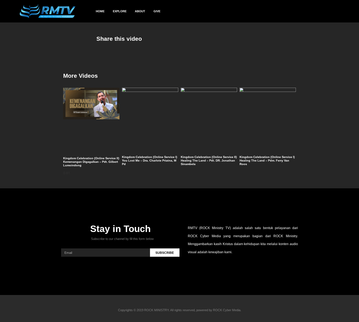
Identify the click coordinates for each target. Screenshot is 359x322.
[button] (351, 11)
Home (100, 11)
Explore (120, 11)
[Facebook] (271, 11)
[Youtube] (293, 11)
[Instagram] (282, 11)
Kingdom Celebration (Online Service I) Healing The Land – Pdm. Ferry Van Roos (267, 160)
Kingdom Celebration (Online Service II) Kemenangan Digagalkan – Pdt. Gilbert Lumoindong (91, 162)
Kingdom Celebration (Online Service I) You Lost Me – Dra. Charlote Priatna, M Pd (149, 160)
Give (157, 11)
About (140, 11)
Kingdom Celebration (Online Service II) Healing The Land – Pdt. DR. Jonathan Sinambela (209, 160)
